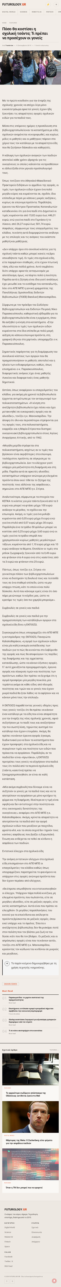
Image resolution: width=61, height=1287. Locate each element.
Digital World (8, 12)
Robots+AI (37, 12)
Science (23, 12)
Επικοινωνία (37, 1232)
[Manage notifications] (54, 1281)
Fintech (49, 12)
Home (4, 23)
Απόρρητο (36, 1242)
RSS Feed (8, 1266)
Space (7, 1246)
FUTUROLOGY (14, 4)
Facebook (8, 1257)
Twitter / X (9, 1261)
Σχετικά (35, 1227)
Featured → (54, 1050)
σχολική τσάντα (10, 984)
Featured (13, 23)
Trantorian (9, 45)
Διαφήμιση (36, 1237)
